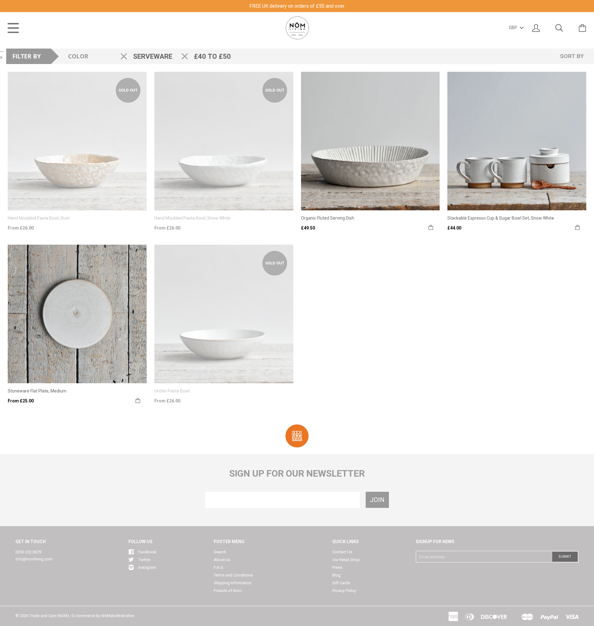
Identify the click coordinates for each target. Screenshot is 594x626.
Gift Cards (341, 583)
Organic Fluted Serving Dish (327, 218)
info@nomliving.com (34, 559)
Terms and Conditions (233, 575)
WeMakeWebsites (117, 615)
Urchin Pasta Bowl (172, 390)
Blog (336, 575)
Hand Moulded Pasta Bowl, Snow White (192, 218)
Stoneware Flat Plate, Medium (37, 390)
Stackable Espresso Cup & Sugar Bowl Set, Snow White (500, 218)
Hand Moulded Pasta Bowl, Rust (39, 218)
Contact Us (342, 552)
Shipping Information (233, 583)
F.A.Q (218, 567)
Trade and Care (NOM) (49, 615)
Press (337, 567)
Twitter (144, 559)
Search (220, 552)
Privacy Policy (344, 590)
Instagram (147, 567)
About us (222, 559)
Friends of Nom (228, 590)
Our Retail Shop (346, 559)
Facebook (147, 552)
